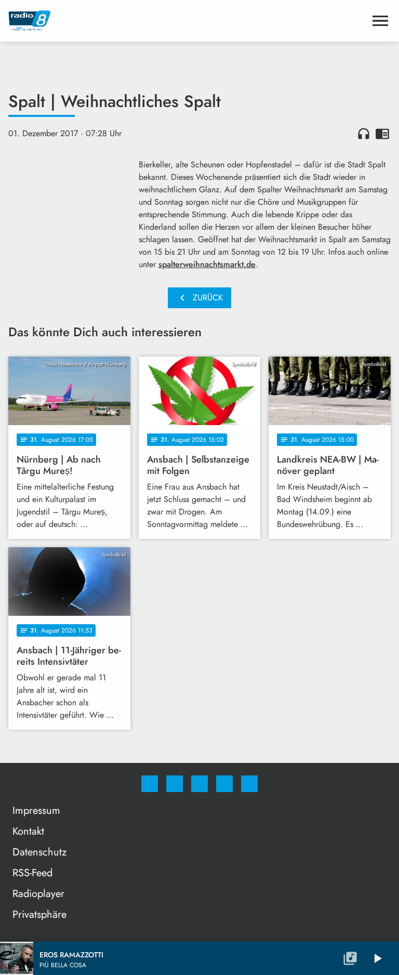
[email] (249, 783)
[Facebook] (149, 783)
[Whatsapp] (199, 783)
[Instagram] (174, 783)
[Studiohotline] (224, 783)
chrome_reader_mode (382, 133)
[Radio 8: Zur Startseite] (187, 20)
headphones (363, 133)
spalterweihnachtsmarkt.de (207, 264)
